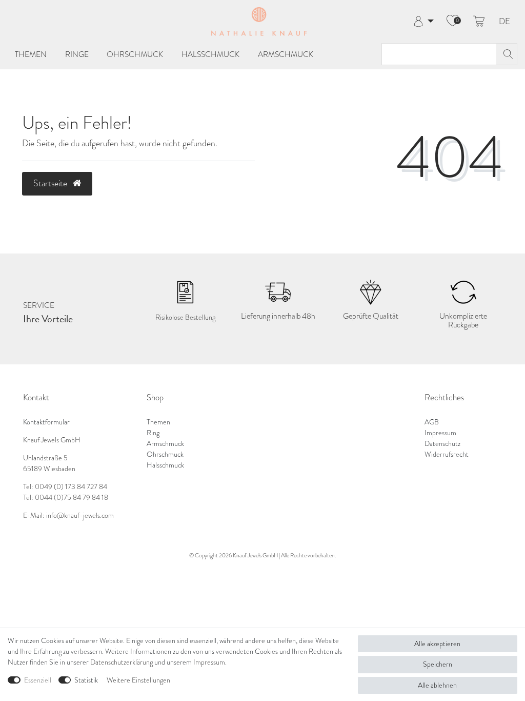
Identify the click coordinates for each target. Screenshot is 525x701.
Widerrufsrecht (447, 454)
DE (504, 21)
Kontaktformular (46, 422)
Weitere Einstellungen (138, 680)
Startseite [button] (51, 183)
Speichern (437, 664)
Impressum (440, 433)
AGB (432, 422)
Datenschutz (442, 444)
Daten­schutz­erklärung (121, 662)
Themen (31, 54)
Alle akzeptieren (437, 644)
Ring (153, 433)
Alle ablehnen (437, 685)
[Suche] (506, 54)
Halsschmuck (210, 54)
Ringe (77, 54)
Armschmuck (285, 54)
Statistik (86, 680)
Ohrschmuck (135, 54)
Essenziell (37, 680)
